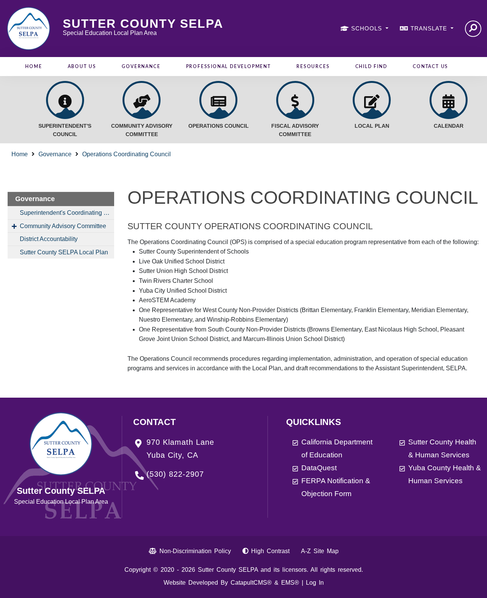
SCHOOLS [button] (367, 28)
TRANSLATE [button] (430, 28)
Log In (315, 582)
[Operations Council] (218, 100)
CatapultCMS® (251, 582)
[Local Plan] (372, 100)
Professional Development (228, 67)
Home (33, 67)
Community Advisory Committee (63, 226)
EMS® (290, 582)
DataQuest (319, 468)
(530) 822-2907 (175, 474)
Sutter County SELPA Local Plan (64, 252)
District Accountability (49, 239)
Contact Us (430, 67)
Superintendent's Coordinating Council (67, 212)
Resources (312, 67)
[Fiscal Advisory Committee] (295, 100)
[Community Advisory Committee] (142, 100)
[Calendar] (449, 100)
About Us (82, 67)
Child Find (371, 67)
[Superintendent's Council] (65, 100)
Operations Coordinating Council (126, 154)
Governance (141, 67)
